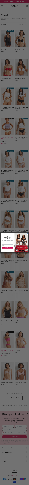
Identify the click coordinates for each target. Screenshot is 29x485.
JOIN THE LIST (7, 247)
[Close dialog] (27, 234)
